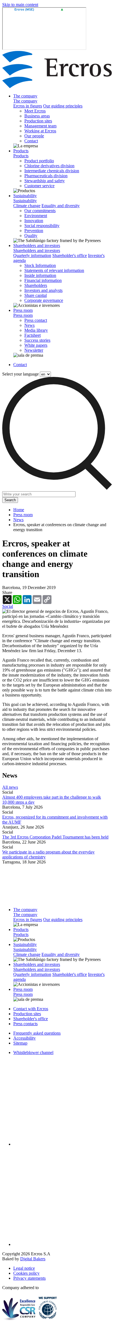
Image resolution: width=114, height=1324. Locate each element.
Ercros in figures (27, 106)
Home (18, 509)
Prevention (33, 230)
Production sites (38, 121)
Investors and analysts (43, 290)
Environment (35, 215)
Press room (23, 310)
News (29, 325)
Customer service (39, 185)
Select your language (20, 374)
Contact (31, 140)
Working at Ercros (40, 130)
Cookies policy (26, 1273)
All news (10, 787)
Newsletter (33, 350)
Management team (40, 126)
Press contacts (25, 1023)
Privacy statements (29, 1278)
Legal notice (24, 1268)
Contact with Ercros (30, 1008)
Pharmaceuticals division (46, 175)
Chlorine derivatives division (49, 165)
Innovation (33, 220)
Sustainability (25, 195)
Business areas (37, 116)
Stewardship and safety (44, 180)
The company (25, 96)
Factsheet (32, 335)
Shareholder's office (69, 255)
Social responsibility (41, 225)
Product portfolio (39, 160)
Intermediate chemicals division (51, 170)
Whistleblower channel (33, 1052)
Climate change (26, 205)
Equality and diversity (61, 205)
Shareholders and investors (36, 245)
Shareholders (35, 285)
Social (7, 606)
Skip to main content (20, 4)
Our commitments (40, 210)
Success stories (37, 340)
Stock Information (40, 265)
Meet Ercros (35, 111)
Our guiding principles (62, 106)
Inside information (40, 275)
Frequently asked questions (37, 1033)
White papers (35, 345)
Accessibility (24, 1038)
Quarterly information (32, 255)
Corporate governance (43, 300)
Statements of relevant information (54, 270)
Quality (30, 235)
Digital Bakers (32, 1258)
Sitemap (20, 1043)
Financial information (43, 280)
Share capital (35, 295)
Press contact (35, 320)
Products (20, 150)
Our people (34, 135)
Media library (36, 330)
